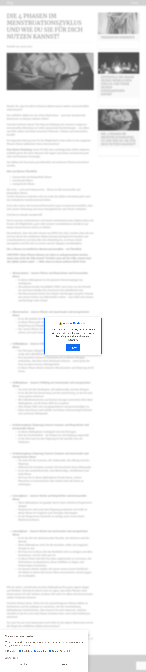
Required (12, 651)
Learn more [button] (11, 657)
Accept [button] (64, 664)
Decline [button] (24, 664)
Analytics (27, 651)
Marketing (42, 651)
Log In (73, 347)
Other (55, 651)
